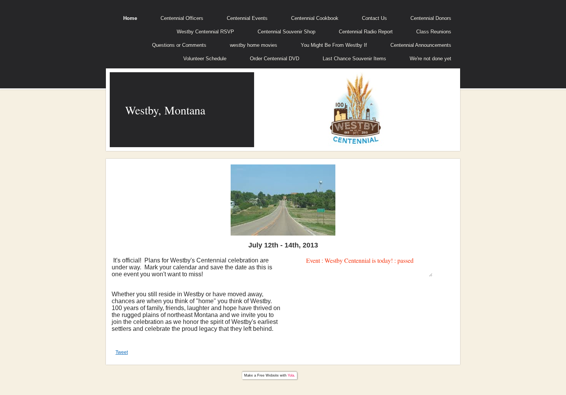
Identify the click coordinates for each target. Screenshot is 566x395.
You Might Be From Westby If (334, 45)
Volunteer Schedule (204, 58)
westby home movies (253, 45)
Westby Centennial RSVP (205, 32)
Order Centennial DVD (274, 58)
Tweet (122, 352)
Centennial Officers (182, 18)
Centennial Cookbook (314, 18)
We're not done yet (430, 58)
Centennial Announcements (420, 45)
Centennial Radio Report (366, 32)
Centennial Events (247, 18)
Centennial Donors (430, 18)
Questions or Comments (179, 45)
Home (130, 18)
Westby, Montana (165, 110)
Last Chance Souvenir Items (354, 58)
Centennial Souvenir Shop (286, 32)
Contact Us (374, 18)
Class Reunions (433, 32)
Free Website (268, 375)
